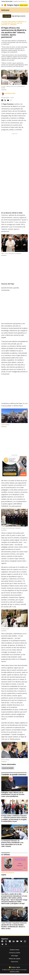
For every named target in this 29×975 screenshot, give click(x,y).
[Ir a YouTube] (17, 941)
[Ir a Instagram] (10, 941)
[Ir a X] (6, 941)
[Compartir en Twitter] (5, 100)
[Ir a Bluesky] (21, 941)
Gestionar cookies (14, 971)
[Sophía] (14, 863)
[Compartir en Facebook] (2, 100)
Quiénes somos (14, 950)
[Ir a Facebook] (2, 941)
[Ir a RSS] (6, 944)
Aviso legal (14, 956)
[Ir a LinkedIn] (14, 941)
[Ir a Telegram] (2, 944)
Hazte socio (14, 961)
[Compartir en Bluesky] (8, 100)
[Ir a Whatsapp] (25, 941)
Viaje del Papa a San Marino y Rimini (19, 16)
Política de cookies (14, 959)
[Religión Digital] (11, 5)
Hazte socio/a (23, 5)
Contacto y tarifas (14, 953)
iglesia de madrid (7, 768)
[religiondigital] (14, 967)
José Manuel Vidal (10, 93)
